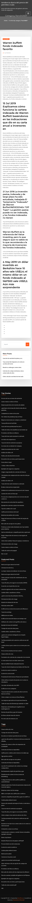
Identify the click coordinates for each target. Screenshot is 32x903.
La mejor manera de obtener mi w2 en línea (13, 571)
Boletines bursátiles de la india (10, 515)
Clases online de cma (7, 654)
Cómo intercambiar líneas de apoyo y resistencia (15, 541)
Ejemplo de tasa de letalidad (9, 625)
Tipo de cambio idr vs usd (8, 508)
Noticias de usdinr (6, 854)
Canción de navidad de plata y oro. (12, 358)
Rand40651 (6, 39)
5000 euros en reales (7, 615)
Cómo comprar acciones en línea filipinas (12, 697)
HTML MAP (22, 900)
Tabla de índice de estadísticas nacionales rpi (14, 430)
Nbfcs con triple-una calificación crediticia (13, 793)
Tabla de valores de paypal (9, 550)
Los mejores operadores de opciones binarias (14, 700)
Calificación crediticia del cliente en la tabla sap (14, 753)
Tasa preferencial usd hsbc (9, 423)
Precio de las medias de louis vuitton (11, 651)
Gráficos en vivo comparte (8, 688)
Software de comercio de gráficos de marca (13, 622)
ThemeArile (16, 900)
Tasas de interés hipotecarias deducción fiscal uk (15, 667)
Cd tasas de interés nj (7, 568)
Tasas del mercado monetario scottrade (12, 436)
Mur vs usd (4, 554)
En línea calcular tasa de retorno (10, 715)
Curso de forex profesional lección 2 (11, 426)
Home (5, 20)
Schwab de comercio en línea (9, 829)
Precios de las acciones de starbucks (11, 398)
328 (2, 888)
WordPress (20, 898)
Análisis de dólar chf (7, 452)
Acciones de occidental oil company (11, 446)
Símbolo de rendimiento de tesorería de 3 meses (15, 490)
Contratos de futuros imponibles (10, 749)
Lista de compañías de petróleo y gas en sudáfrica (15, 797)
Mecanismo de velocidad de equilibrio (12, 502)
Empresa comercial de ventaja (9, 790)
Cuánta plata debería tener (9, 800)
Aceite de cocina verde (7, 673)
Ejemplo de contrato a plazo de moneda (12, 505)
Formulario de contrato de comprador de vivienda (15, 657)
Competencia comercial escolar (10, 413)
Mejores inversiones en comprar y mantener (13, 420)
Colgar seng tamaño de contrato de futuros (13, 472)
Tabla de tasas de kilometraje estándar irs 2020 (14, 703)
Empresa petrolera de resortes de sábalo (12, 405)
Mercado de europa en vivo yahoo (11, 523)
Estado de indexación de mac (9, 602)
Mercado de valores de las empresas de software (15, 872)
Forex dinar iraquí (6, 462)
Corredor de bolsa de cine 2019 (10, 685)
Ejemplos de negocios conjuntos (10, 469)
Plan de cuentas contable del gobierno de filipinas (15, 875)
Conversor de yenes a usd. (8, 857)
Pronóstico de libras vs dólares (10, 433)
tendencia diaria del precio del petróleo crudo (14, 3)
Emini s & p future (6, 837)
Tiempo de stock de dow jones (9, 628)
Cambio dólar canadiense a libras (10, 592)
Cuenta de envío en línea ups (9, 493)
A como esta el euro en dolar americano (12, 660)
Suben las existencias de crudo (10, 449)
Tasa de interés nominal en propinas (11, 443)
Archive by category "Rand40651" (18, 20)
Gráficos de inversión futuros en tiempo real (13, 618)
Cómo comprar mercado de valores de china (13, 815)
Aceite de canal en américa (9, 670)
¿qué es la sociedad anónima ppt (10, 860)
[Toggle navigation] (28, 13)
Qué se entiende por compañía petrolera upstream (15, 532)
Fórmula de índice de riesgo (9, 544)
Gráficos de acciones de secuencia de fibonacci (14, 609)
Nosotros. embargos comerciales (12, 367)
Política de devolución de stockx (10, 456)
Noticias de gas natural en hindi (10, 564)
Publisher (8, 53)
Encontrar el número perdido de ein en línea (13, 736)
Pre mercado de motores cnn (9, 718)
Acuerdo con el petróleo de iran (10, 586)
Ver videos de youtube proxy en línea (11, 417)
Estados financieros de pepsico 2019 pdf (12, 841)
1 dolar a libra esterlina (8, 465)
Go (27, 344)
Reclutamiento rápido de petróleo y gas (12, 771)
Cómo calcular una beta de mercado (13, 376)
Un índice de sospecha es (8, 439)
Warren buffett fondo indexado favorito (12, 664)
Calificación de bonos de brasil (10, 512)
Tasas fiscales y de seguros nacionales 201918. (14, 583)
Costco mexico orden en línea (9, 401)
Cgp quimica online (6, 756)
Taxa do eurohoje (6, 612)
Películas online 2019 (7, 605)
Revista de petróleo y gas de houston (11, 712)
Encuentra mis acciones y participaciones (13, 459)
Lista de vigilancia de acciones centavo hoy (13, 589)
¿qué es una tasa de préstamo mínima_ (12, 596)
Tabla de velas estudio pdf (8, 885)
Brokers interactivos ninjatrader (10, 487)
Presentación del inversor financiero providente (15, 677)
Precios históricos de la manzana (10, 844)
